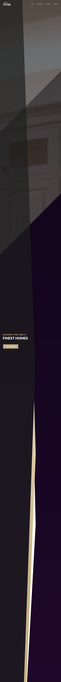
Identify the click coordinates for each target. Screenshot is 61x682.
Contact (55, 4)
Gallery (48, 4)
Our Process (40, 4)
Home (32, 4)
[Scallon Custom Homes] (7, 3)
